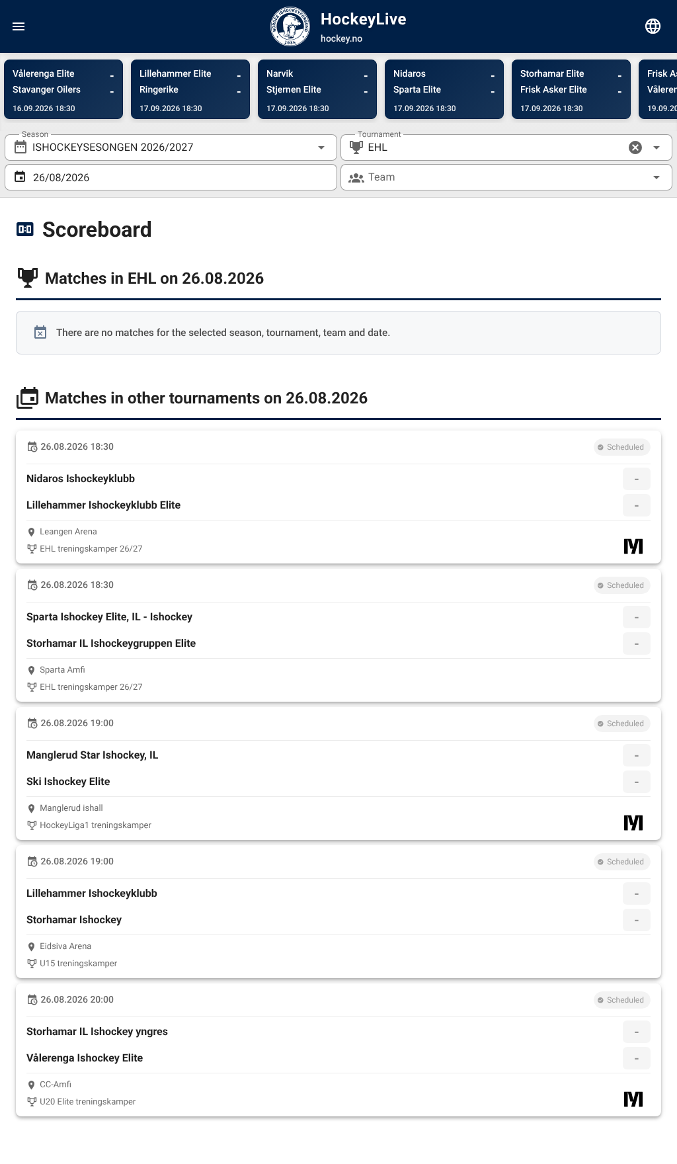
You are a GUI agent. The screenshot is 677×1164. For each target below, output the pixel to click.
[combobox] (171, 147)
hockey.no (341, 39)
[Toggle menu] (18, 26)
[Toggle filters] (653, 26)
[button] (635, 147)
